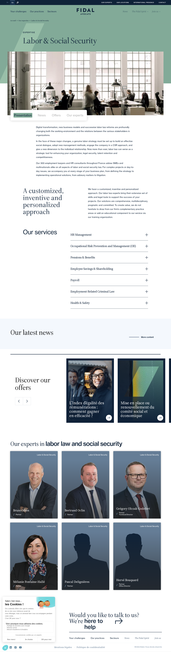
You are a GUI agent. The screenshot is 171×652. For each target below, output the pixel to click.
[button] (19, 401)
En (13, 2)
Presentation (23, 115)
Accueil (13, 21)
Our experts (75, 115)
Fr (7, 2)
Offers (56, 115)
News (42, 115)
